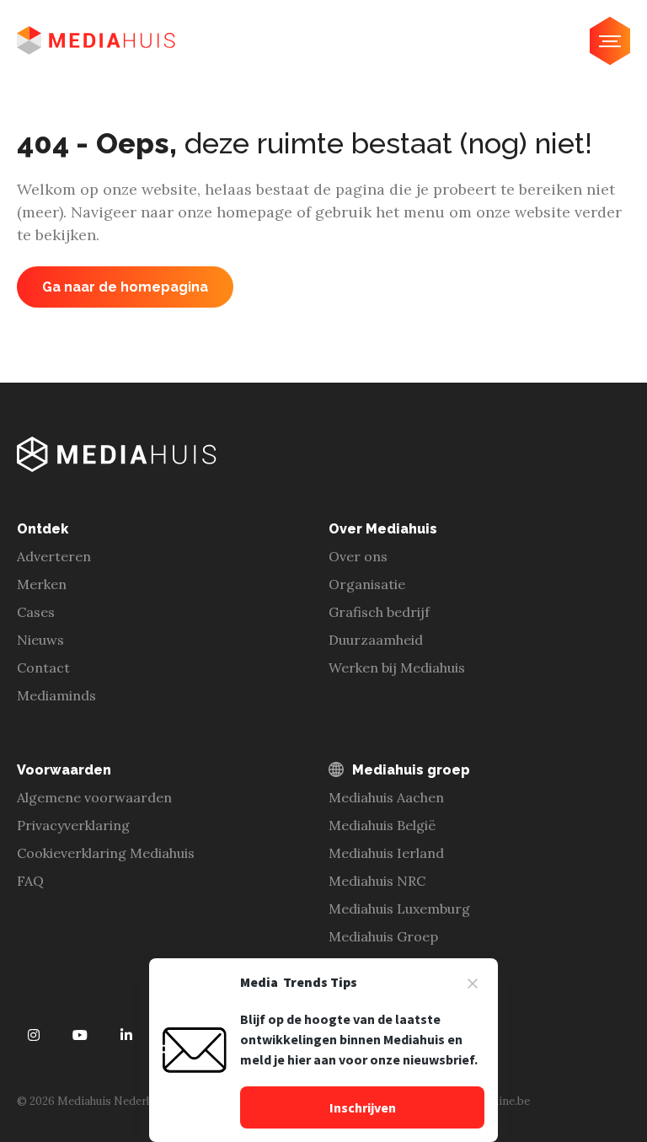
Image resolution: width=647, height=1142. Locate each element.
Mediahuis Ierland (386, 852)
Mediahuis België (382, 825)
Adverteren (54, 556)
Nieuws (40, 639)
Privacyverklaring (73, 825)
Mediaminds (56, 695)
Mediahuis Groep (383, 936)
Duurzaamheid (376, 639)
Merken (42, 584)
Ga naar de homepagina (125, 287)
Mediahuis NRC (377, 880)
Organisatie (367, 584)
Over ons (358, 556)
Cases (36, 611)
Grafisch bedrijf (379, 611)
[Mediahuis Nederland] (96, 40)
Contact (43, 667)
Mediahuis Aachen (386, 797)
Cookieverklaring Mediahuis (106, 852)
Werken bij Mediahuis (397, 667)
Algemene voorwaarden (94, 797)
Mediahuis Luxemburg (399, 908)
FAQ (30, 880)
